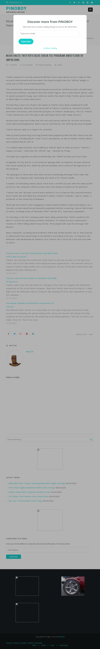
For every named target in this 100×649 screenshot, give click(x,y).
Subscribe (26, 41)
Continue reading (50, 48)
